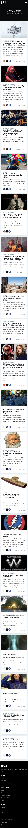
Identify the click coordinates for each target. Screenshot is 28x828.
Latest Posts (4, 778)
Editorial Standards (5, 795)
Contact (3, 800)
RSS (2, 812)
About (2, 790)
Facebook (3, 807)
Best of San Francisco (6, 783)
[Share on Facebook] (9, 61)
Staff (2, 792)
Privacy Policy (4, 822)
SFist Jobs (3, 780)
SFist (4, 766)
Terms (2, 824)
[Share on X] (7, 61)
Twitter (3, 810)
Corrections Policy (5, 797)
